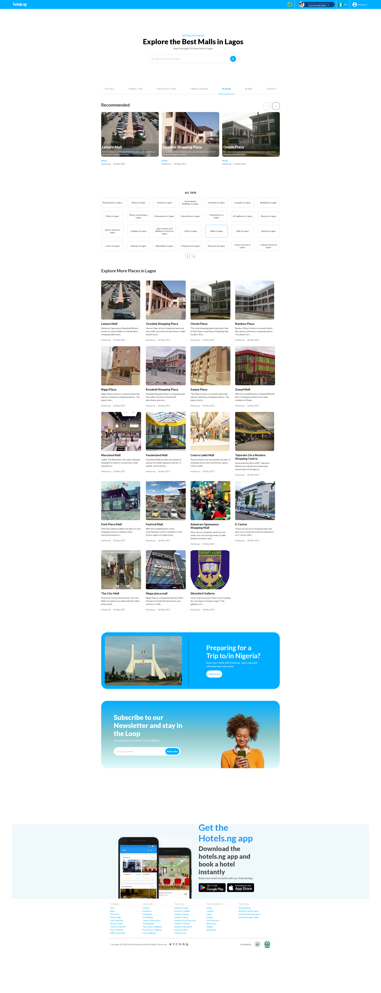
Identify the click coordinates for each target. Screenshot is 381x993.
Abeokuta (211, 929)
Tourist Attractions (151, 920)
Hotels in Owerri (182, 923)
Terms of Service (118, 926)
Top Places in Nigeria (152, 929)
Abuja (209, 908)
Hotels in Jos (180, 933)
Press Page (115, 917)
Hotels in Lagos (181, 908)
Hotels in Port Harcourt (185, 920)
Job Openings (116, 920)
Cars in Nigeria (149, 933)
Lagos (209, 914)
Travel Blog (147, 917)
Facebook (146, 911)
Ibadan (210, 926)
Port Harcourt (213, 920)
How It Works (116, 929)
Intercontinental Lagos (249, 914)
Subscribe (172, 751)
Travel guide (148, 923)
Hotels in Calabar (182, 911)
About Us (114, 914)
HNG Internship (117, 933)
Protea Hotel (245, 908)
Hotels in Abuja (181, 914)
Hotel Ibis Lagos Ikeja (249, 917)
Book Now (214, 674)
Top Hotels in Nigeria (152, 926)
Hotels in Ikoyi (181, 917)
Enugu (210, 917)
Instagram (147, 914)
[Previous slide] (267, 106)
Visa (112, 908)
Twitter (146, 908)
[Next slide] (276, 106)
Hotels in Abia (180, 929)
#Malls (104, 160)
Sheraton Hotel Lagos (249, 911)
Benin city (211, 923)
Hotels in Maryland (183, 926)
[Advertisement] (101, 801)
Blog (112, 911)
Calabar (210, 911)
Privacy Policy (116, 923)
